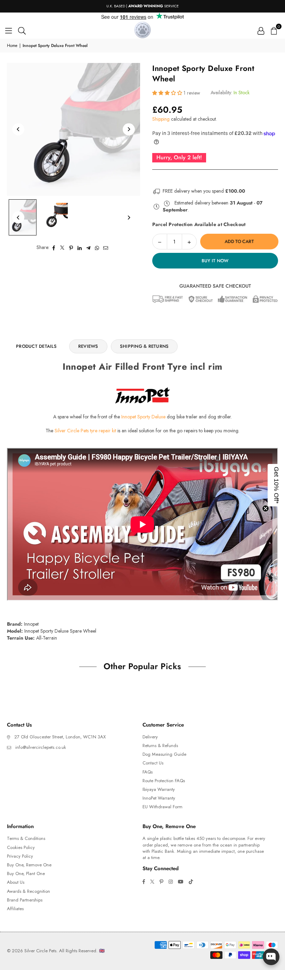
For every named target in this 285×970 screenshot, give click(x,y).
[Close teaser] (265, 508)
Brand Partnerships (24, 900)
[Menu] (8, 29)
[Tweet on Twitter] (62, 247)
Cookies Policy (21, 847)
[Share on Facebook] (53, 247)
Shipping (161, 118)
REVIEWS (88, 346)
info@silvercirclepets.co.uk (40, 747)
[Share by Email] (105, 247)
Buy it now (215, 260)
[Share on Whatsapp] (97, 247)
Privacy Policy (20, 856)
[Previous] (18, 129)
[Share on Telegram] (88, 247)
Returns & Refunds (160, 745)
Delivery (150, 736)
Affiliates (15, 908)
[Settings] (260, 30)
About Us (15, 882)
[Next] (129, 129)
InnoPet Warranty (158, 798)
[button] (273, 30)
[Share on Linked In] (79, 247)
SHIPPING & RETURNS (144, 346)
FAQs (147, 772)
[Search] (22, 29)
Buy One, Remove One (29, 864)
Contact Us (152, 763)
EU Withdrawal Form (162, 806)
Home (12, 46)
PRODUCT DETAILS (36, 346)
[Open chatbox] (271, 956)
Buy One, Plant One (26, 873)
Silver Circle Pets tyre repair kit (85, 430)
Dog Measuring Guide (164, 754)
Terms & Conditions (26, 838)
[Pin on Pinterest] (71, 247)
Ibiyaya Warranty (158, 789)
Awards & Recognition (28, 891)
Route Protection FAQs (163, 780)
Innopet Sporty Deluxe (143, 416)
